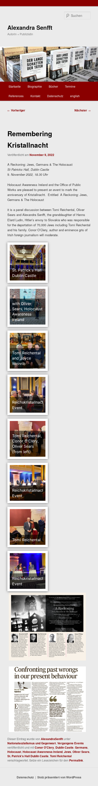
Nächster (82, 110)
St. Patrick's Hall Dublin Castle (28, 756)
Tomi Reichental (61, 756)
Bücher (53, 86)
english (75, 96)
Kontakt (35, 96)
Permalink (76, 760)
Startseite (15, 86)
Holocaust (14, 752)
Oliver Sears (81, 752)
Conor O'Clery (44, 747)
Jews (67, 752)
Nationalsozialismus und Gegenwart (31, 743)
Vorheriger (16, 110)
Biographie (35, 86)
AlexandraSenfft (52, 739)
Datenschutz (55, 96)
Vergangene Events (70, 743)
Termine (70, 86)
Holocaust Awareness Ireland (43, 752)
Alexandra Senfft (29, 27)
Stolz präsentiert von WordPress (59, 777)
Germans (81, 747)
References (16, 96)
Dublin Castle (64, 747)
